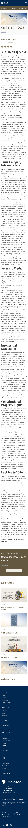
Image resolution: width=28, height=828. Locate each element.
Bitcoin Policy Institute (12, 360)
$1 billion (18, 272)
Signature (4, 710)
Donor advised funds (7, 727)
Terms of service (6, 761)
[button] (26, 3)
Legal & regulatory (6, 770)
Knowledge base (6, 740)
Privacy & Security (6, 702)
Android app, (18, 247)
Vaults (3, 713)
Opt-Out (4, 768)
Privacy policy (5, 763)
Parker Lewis (21, 375)
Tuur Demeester (20, 371)
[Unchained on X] (3, 825)
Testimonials (5, 700)
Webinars (4, 745)
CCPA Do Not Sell (6, 773)
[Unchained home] (7, 3)
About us (4, 695)
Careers (4, 697)
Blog (3, 735)
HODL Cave (5, 750)
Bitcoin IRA (4, 720)
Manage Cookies (6, 765)
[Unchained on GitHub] (11, 825)
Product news (5, 743)
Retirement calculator (7, 753)
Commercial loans (6, 723)
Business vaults (5, 725)
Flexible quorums (6, 231)
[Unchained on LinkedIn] (7, 825)
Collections (4, 738)
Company (4, 604)
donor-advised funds (7, 240)
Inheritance (4, 715)
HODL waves (5, 748)
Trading (3, 718)
